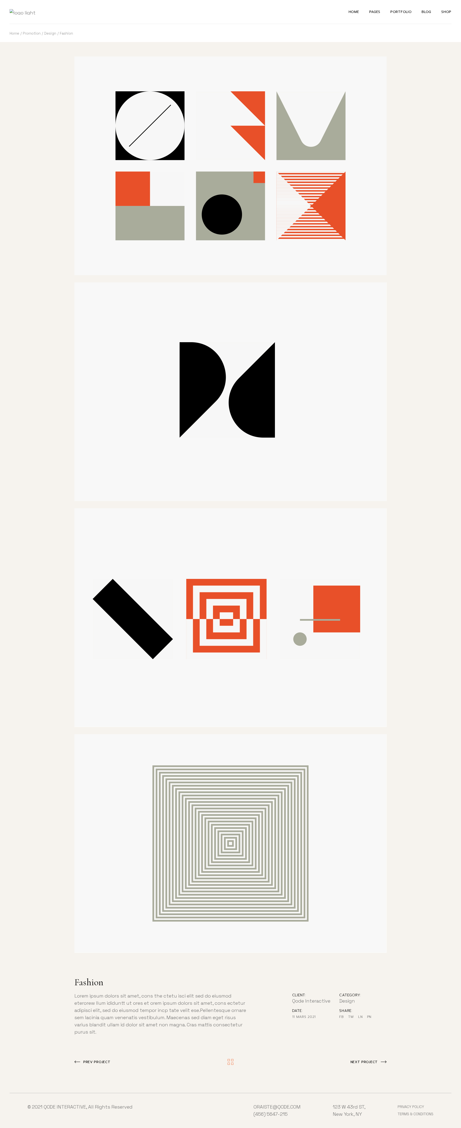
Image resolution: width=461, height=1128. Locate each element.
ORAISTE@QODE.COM (277, 1107)
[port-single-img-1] (230, 391)
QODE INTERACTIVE (65, 1107)
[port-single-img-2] (230, 617)
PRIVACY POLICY (411, 1106)
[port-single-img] (230, 165)
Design (347, 1001)
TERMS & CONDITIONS (415, 1114)
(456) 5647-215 (271, 1114)
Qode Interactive (311, 1001)
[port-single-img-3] (230, 843)
